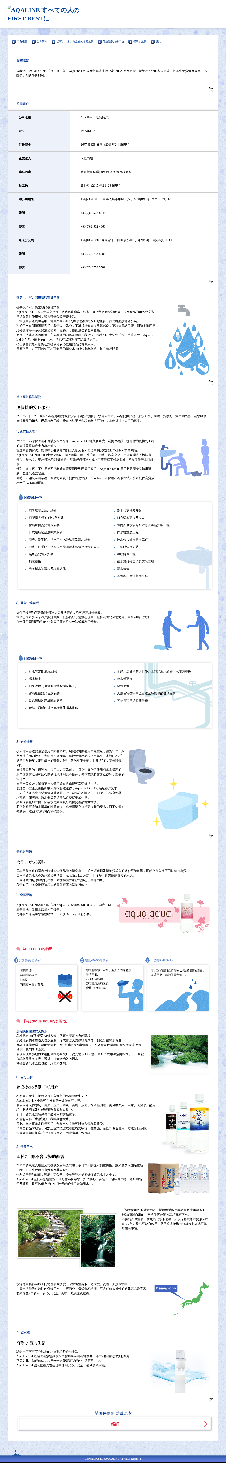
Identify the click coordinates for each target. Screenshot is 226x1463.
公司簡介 (42, 41)
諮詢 (158, 41)
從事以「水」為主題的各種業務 (75, 41)
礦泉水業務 (140, 41)
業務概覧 (22, 41)
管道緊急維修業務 (113, 41)
